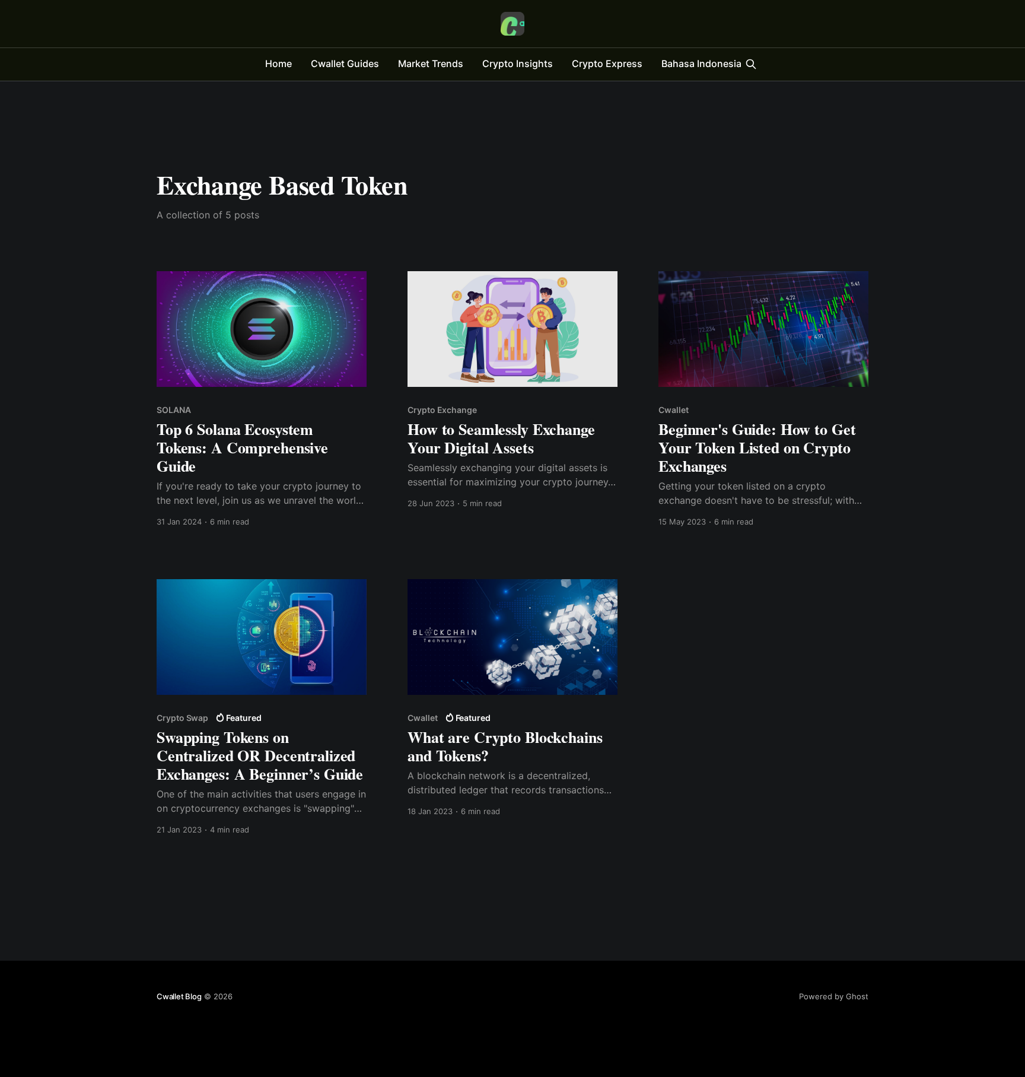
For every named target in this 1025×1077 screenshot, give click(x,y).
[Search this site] (750, 64)
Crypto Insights (517, 63)
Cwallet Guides (345, 63)
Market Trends (430, 63)
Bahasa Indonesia (701, 63)
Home (278, 63)
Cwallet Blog (179, 996)
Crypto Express (607, 63)
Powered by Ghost (833, 996)
